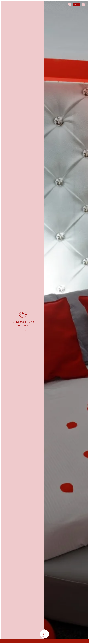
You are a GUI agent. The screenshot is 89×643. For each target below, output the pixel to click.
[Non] (87, 641)
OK (79, 640)
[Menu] (83, 4)
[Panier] (69, 4)
